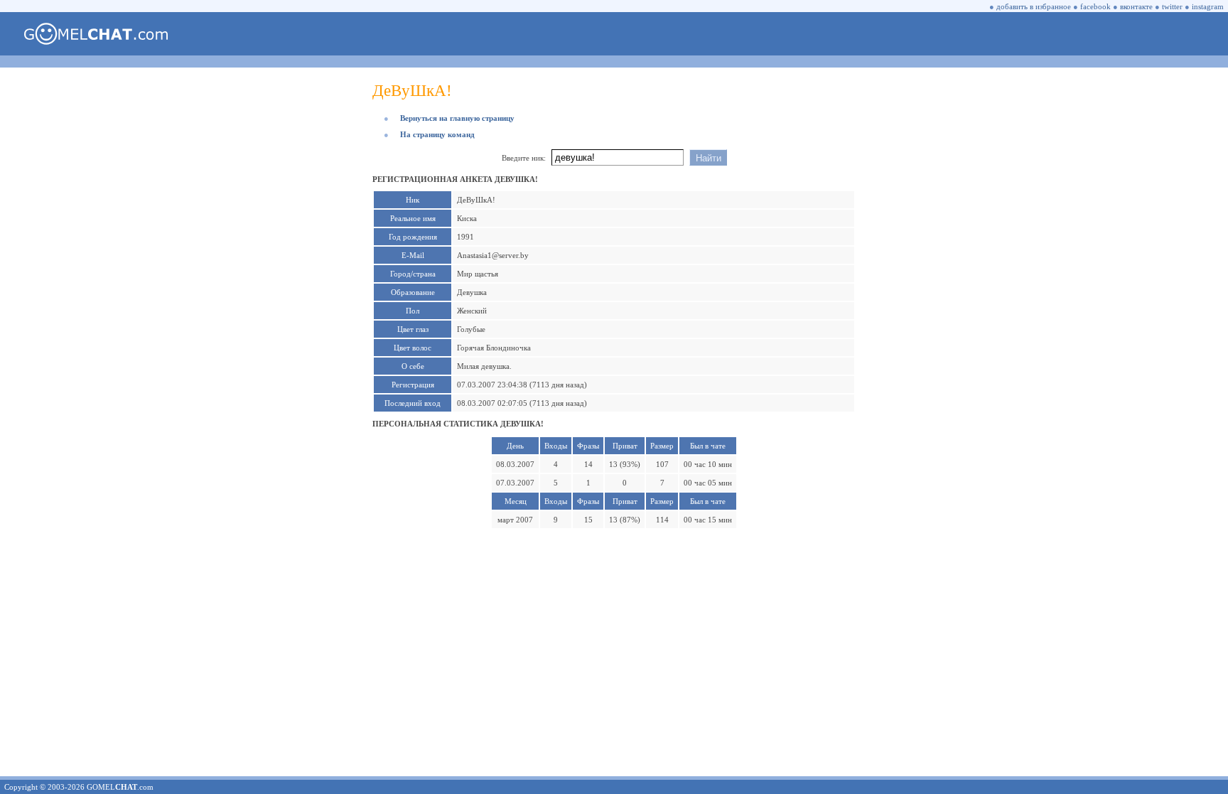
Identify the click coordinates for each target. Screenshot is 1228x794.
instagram (1208, 6)
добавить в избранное (1033, 6)
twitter (1172, 6)
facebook (1095, 6)
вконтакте (1136, 6)
